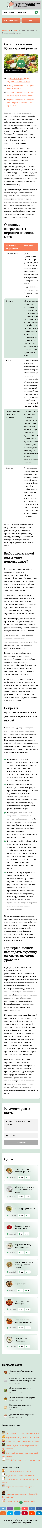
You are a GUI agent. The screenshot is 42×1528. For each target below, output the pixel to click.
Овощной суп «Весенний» (21, 1339)
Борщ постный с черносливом (22, 1227)
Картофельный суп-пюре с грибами (24, 1245)
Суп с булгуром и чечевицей (23, 1302)
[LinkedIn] (39, 1513)
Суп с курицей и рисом (25, 1208)
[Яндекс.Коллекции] (25, 1508)
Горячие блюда (11, 20)
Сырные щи (20, 1284)
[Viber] (10, 1508)
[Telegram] (3, 1508)
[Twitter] (10, 1513)
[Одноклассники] (3, 1513)
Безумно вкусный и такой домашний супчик (24, 1264)
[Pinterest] (25, 1513)
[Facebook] (39, 1508)
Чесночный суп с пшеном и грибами (23, 1321)
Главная (6, 30)
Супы (15, 30)
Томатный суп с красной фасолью (23, 1170)
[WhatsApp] (17, 1508)
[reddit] (32, 1513)
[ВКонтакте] (32, 1508)
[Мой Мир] (17, 1513)
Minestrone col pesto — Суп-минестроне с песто (25, 1189)
